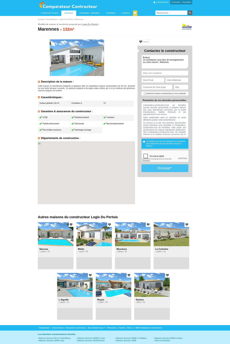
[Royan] (113, 285)
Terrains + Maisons (89, 13)
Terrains (110, 13)
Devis (129, 328)
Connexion (176, 2)
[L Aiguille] (75, 285)
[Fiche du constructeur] (186, 27)
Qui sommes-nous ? (96, 328)
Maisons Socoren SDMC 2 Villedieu (131, 338)
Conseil (126, 13)
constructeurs (49, 13)
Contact (121, 328)
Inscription (187, 2)
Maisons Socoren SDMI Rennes (91, 340)
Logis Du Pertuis (66, 19)
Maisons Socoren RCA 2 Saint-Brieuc (55, 338)
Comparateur (44, 328)
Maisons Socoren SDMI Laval (51, 340)
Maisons (68, 13)
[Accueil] (68, 5)
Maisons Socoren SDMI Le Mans (169, 338)
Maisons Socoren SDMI (126, 340)
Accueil (41, 19)
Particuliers (111, 328)
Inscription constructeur (76, 328)
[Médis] (94, 234)
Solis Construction (162, 340)
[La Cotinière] (171, 234)
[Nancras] (55, 234)
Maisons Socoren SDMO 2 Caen (91, 338)
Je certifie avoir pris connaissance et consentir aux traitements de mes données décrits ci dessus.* (165, 143)
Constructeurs (52, 19)
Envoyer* (165, 168)
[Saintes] (152, 285)
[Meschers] (133, 234)
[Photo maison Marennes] (77, 57)
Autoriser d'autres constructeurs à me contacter (166, 93)
